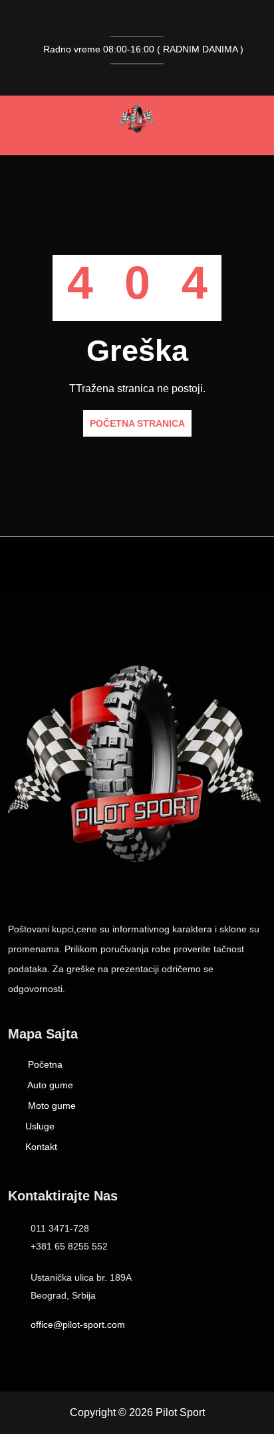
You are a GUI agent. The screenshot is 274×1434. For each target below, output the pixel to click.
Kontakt (41, 1146)
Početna (44, 1064)
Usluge (40, 1126)
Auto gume (49, 1085)
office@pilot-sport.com (78, 1324)
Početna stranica (137, 423)
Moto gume (50, 1105)
